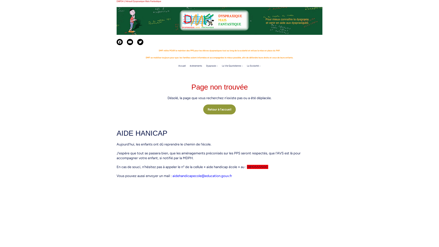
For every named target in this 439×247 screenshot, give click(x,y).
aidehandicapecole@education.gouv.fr (202, 176)
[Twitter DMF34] (140, 42)
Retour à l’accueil (219, 109)
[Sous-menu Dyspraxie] (217, 66)
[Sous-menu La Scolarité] (260, 66)
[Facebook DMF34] (120, 42)
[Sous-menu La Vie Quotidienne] (242, 66)
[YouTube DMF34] (130, 42)
